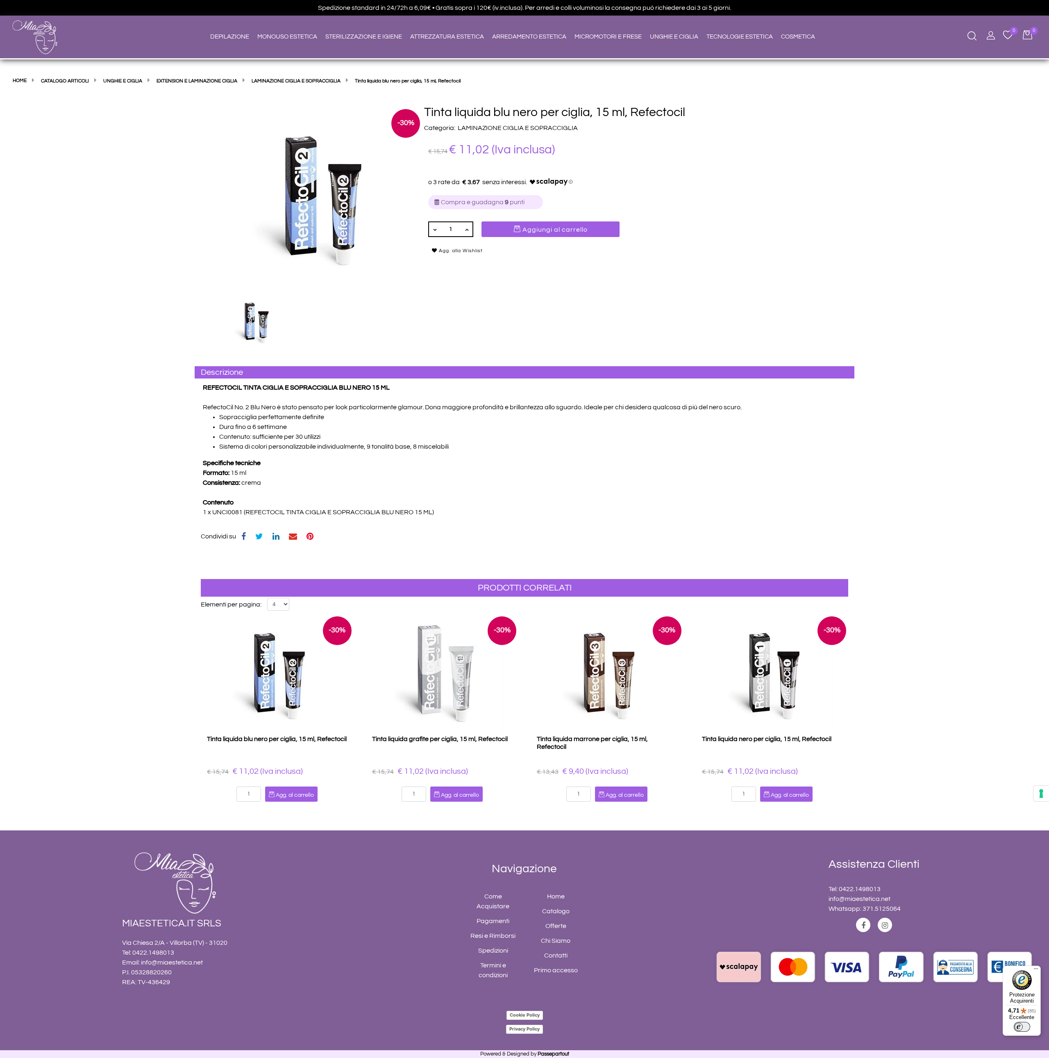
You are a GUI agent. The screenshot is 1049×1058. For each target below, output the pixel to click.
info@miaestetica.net (172, 962)
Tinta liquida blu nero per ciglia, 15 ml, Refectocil (277, 739)
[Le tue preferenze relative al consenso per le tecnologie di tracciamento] (1041, 793)
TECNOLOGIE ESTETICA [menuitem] (739, 37)
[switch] (1022, 1027)
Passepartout (553, 1054)
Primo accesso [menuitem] (556, 970)
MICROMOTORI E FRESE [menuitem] (608, 37)
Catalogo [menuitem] (556, 911)
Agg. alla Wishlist (460, 250)
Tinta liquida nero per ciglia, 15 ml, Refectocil (766, 739)
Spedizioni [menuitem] (493, 950)
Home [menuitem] (556, 896)
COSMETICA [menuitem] (798, 37)
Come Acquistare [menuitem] (493, 901)
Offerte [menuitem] (555, 926)
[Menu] (1036, 971)
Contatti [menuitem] (556, 955)
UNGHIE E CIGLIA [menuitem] (674, 37)
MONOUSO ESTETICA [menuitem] (287, 37)
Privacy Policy (524, 1029)
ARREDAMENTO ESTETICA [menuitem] (529, 37)
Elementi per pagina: (231, 604)
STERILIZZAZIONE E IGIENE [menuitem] (363, 37)
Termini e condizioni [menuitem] (493, 970)
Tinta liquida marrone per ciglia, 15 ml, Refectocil (592, 743)
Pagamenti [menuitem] (493, 921)
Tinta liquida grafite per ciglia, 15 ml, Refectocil (440, 739)
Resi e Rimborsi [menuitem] (492, 936)
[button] (319, 197)
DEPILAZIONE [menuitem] (229, 37)
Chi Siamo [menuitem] (555, 940)
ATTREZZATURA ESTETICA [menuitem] (447, 37)
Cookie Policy (525, 1015)
